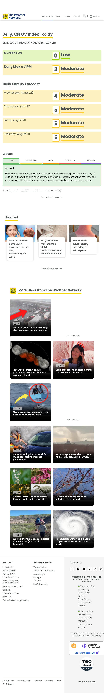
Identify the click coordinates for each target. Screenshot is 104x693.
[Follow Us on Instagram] (78, 569)
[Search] (84, 16)
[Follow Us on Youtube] (84, 569)
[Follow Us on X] (101, 569)
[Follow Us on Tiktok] (89, 569)
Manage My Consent (12, 586)
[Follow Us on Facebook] (72, 569)
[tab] (11, 161)
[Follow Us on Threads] (95, 569)
